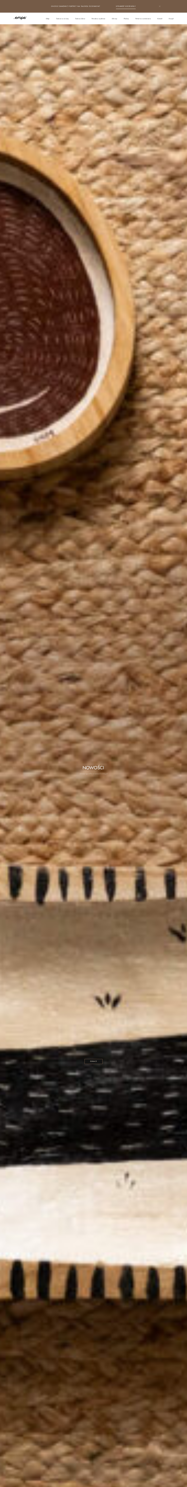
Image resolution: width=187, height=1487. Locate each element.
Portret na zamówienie (143, 19)
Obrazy (114, 19)
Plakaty (126, 19)
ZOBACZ (93, 1061)
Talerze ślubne (80, 19)
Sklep (47, 19)
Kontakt (159, 19)
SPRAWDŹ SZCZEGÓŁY (126, 6)
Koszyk (171, 19)
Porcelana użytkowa (98, 19)
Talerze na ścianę (62, 19)
